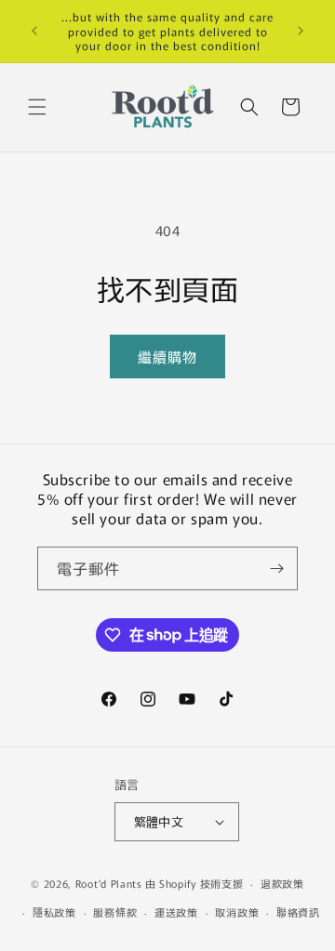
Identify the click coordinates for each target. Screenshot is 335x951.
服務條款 (115, 912)
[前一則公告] (34, 30)
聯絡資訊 (298, 912)
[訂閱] (276, 568)
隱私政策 (54, 912)
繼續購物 (167, 356)
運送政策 (176, 912)
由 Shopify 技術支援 (194, 883)
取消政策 (237, 912)
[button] (37, 106)
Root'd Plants (108, 883)
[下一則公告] (300, 30)
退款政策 (282, 883)
